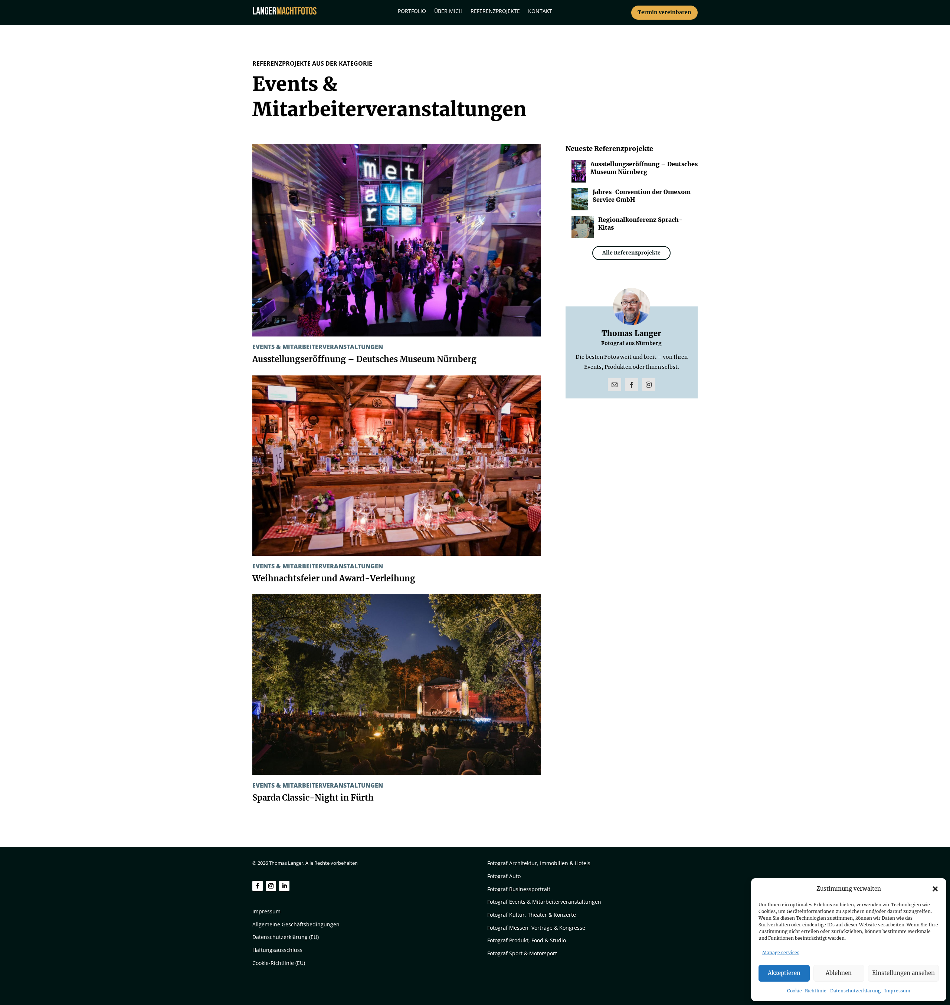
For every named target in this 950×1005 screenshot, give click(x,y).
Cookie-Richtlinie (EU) (278, 962)
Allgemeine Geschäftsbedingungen (296, 924)
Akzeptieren (784, 972)
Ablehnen (839, 972)
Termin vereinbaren (664, 12)
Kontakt (540, 11)
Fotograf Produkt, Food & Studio (526, 940)
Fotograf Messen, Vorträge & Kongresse (536, 927)
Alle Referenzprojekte (631, 252)
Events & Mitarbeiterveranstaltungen (317, 347)
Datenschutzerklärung (855, 990)
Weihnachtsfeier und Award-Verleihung (333, 578)
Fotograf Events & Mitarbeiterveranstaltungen (544, 901)
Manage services (780, 952)
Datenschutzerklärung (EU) (285, 936)
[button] (935, 889)
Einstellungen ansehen (903, 972)
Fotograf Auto (504, 876)
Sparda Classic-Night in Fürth (313, 797)
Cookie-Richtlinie (806, 990)
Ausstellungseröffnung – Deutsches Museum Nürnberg (364, 359)
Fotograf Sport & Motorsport (522, 953)
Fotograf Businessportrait (518, 889)
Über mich (448, 11)
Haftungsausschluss (277, 949)
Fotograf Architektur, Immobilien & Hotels (538, 863)
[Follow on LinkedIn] (284, 886)
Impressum (897, 990)
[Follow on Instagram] (271, 886)
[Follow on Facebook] (257, 886)
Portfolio (412, 11)
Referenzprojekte (495, 11)
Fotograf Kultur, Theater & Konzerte (531, 914)
